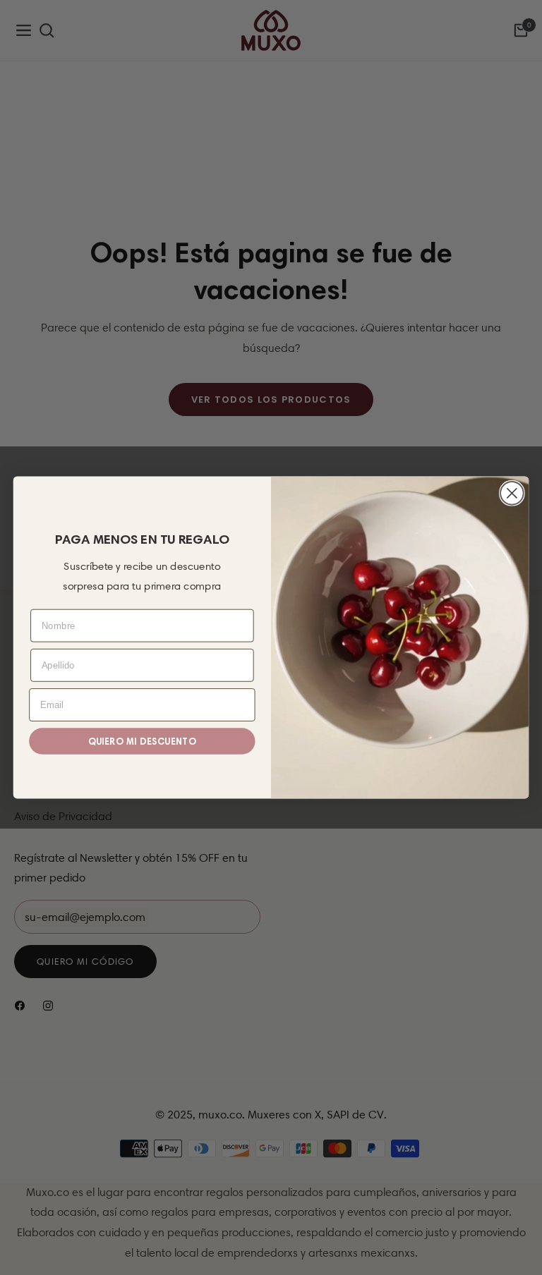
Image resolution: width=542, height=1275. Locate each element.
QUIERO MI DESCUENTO (142, 741)
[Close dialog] (512, 493)
